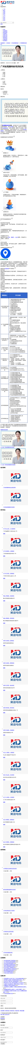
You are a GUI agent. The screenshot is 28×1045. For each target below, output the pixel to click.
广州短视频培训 (14, 43)
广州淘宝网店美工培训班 (9, 910)
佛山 (4, 10)
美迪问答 (5, 39)
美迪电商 (3, 43)
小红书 (16, 237)
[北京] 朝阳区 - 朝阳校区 (8, 819)
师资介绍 (5, 35)
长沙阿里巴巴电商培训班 (10, 964)
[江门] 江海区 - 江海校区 (8, 797)
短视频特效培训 (6, 125)
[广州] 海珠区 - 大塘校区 (8, 551)
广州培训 (8, 43)
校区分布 (5, 36)
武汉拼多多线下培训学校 (10, 960)
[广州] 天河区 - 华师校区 (8, 573)
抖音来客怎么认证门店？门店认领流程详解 (14, 978)
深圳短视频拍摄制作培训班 (9, 889)
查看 (4, 533)
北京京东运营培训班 (9, 963)
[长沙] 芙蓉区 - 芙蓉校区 (8, 842)
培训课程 (5, 30)
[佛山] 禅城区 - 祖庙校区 (8, 595)
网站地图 (22, 1010)
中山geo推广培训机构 (9, 967)
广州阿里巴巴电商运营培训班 (10, 868)
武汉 (4, 18)
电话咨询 (3, 1018)
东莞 (4, 13)
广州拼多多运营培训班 (8, 931)
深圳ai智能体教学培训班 (9, 966)
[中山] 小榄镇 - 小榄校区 (8, 752)
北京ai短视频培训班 (8, 971)
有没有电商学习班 (8, 993)
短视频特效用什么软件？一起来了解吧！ (13, 989)
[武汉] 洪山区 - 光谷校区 (8, 774)
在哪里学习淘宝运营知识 (10, 985)
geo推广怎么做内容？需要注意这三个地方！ (14, 984)
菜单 (2, 24)
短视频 (11, 126)
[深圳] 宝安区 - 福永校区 (8, 685)
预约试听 (5, 92)
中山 (4, 14)
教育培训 (5, 32)
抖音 (9, 237)
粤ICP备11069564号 (5, 1014)
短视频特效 (5, 128)
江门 (4, 16)
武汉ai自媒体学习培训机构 (10, 968)
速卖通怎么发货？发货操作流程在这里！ (13, 979)
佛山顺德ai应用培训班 (9, 970)
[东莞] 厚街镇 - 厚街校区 (8, 707)
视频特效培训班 (4, 429)
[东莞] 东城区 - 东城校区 (8, 730)
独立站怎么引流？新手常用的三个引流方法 (14, 982)
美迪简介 (5, 33)
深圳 (4, 11)
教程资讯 (5, 37)
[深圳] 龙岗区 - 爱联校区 (8, 663)
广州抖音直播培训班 (8, 952)
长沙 (4, 20)
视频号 (12, 237)
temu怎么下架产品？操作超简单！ (12, 981)
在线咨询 (5, 91)
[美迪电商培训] (8, 4)
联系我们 (5, 40)
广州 (4, 9)
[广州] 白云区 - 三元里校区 (9, 528)
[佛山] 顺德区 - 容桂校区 (8, 618)
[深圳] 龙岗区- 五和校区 (8, 640)
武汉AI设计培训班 (8, 972)
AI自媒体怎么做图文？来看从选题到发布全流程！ (15, 986)
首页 (4, 29)
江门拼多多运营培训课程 (10, 961)
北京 (4, 17)
